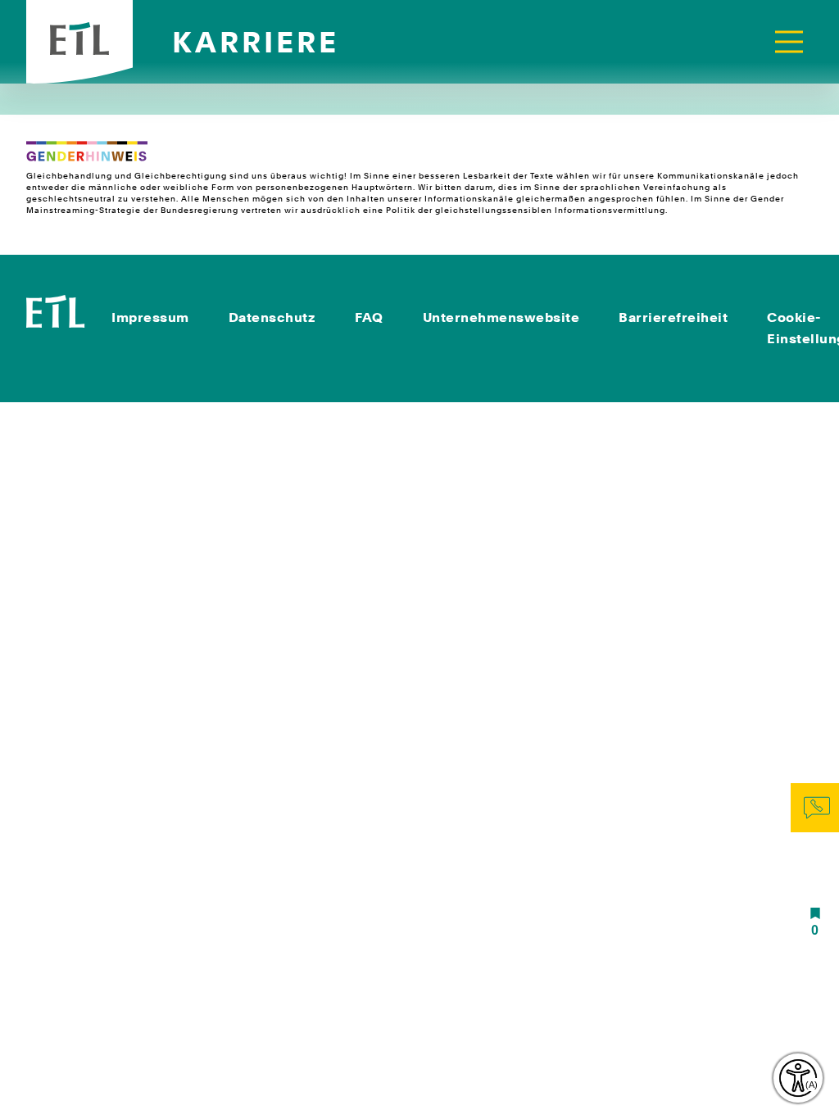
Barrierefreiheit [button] (673, 317)
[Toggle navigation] (789, 42)
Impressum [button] (150, 317)
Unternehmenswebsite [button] (501, 317)
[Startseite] (55, 310)
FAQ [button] (369, 317)
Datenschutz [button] (272, 317)
